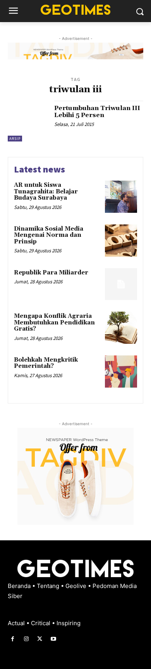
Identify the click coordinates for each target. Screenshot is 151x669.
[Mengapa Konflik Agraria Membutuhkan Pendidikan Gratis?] (121, 328)
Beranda (20, 586)
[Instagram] (26, 639)
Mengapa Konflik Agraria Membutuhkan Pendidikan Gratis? (54, 322)
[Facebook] (12, 639)
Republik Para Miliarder (51, 272)
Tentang (49, 586)
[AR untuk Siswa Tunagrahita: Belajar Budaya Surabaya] (121, 197)
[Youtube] (53, 639)
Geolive (76, 586)
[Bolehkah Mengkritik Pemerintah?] (121, 371)
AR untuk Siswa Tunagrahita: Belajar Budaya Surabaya (46, 191)
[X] (40, 639)
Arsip (15, 138)
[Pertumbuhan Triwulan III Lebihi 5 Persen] (28, 121)
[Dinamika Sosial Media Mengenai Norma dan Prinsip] (121, 240)
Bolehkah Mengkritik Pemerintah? (46, 363)
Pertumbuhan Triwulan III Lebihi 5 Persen (97, 111)
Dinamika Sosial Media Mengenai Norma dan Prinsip (48, 235)
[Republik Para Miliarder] (121, 284)
